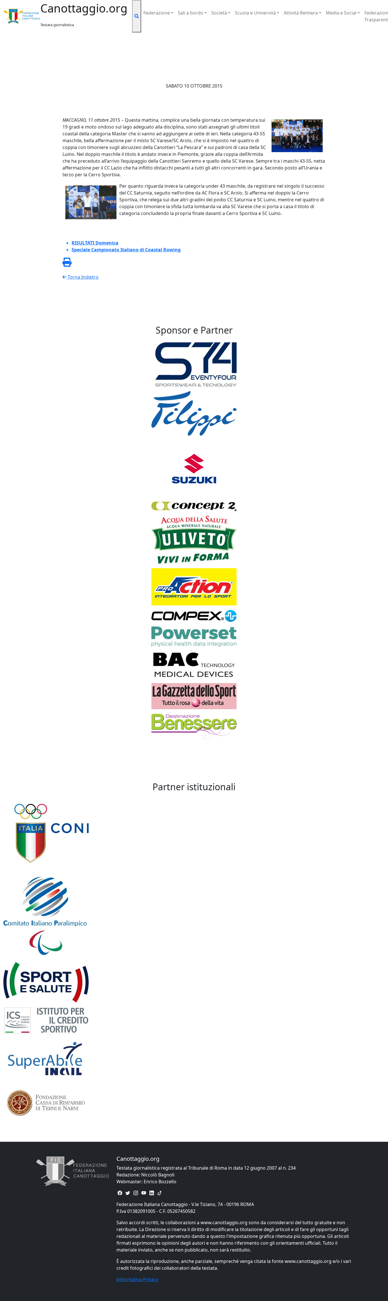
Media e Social (341, 13)
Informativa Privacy (137, 1279)
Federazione (156, 13)
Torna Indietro (82, 277)
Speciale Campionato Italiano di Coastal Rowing (126, 250)
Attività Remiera (301, 13)
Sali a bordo (190, 13)
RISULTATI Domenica (95, 243)
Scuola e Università (255, 13)
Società (219, 13)
